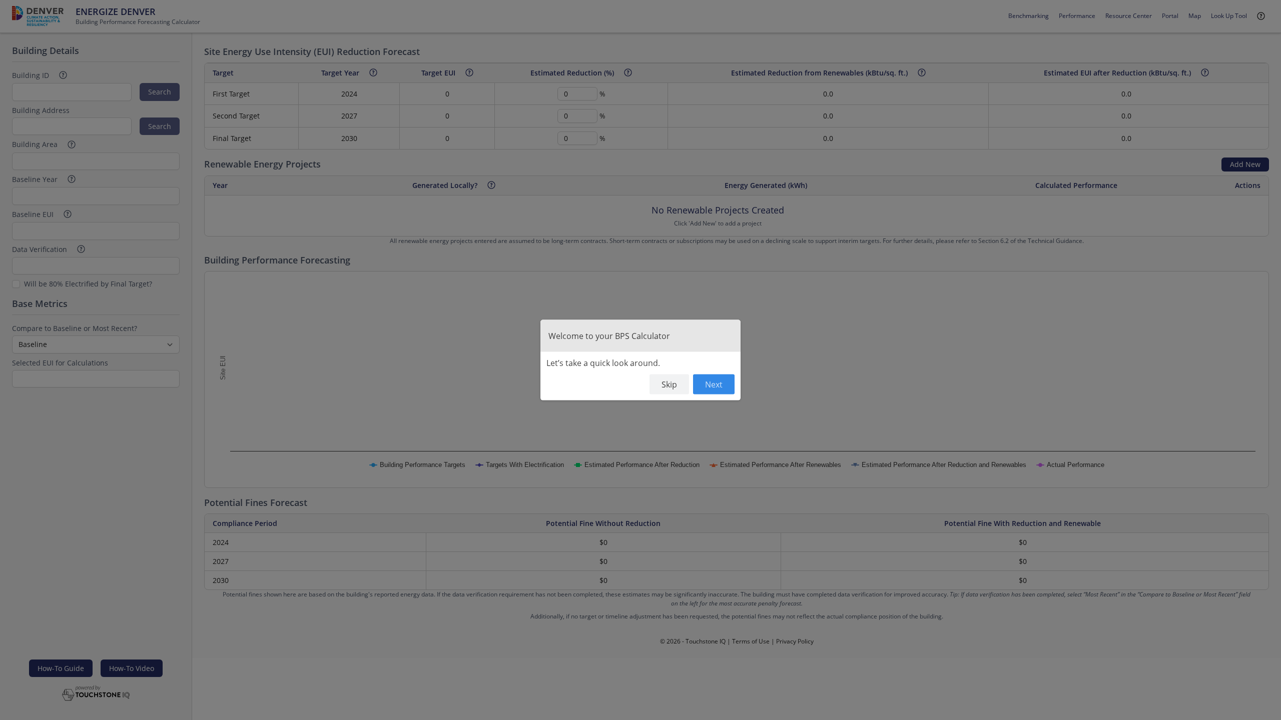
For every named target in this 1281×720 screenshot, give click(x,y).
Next (714, 384)
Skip (669, 384)
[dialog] (640, 360)
